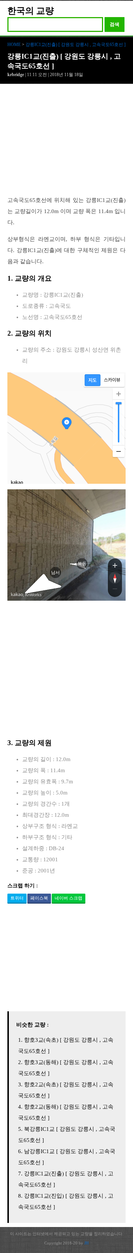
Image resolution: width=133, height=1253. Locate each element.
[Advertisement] (66, 143)
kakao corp (17, 595)
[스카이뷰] (112, 380)
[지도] (92, 380)
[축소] (119, 451)
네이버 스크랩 (68, 898)
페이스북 (39, 898)
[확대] (119, 394)
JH (86, 1243)
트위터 (17, 898)
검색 (114, 24)
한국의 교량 (30, 11)
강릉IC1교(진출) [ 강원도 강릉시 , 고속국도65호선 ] (75, 44)
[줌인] (115, 565)
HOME (14, 44)
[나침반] (115, 578)
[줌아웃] (115, 590)
